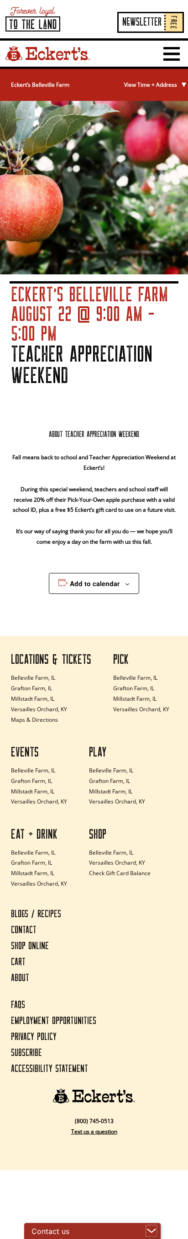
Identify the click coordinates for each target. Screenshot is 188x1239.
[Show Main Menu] (172, 54)
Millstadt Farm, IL (32, 699)
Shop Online (30, 946)
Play (98, 752)
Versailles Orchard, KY (39, 709)
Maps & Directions (34, 720)
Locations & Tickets (51, 660)
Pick (121, 660)
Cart (18, 962)
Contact (24, 930)
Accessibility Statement (49, 1069)
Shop (97, 834)
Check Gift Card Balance (120, 873)
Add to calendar (95, 583)
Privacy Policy (34, 1037)
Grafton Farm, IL (31, 688)
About (20, 978)
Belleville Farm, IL (33, 678)
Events (25, 752)
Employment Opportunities (53, 1021)
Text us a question (94, 1131)
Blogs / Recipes (36, 914)
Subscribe (26, 1053)
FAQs (18, 1005)
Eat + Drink (34, 834)
